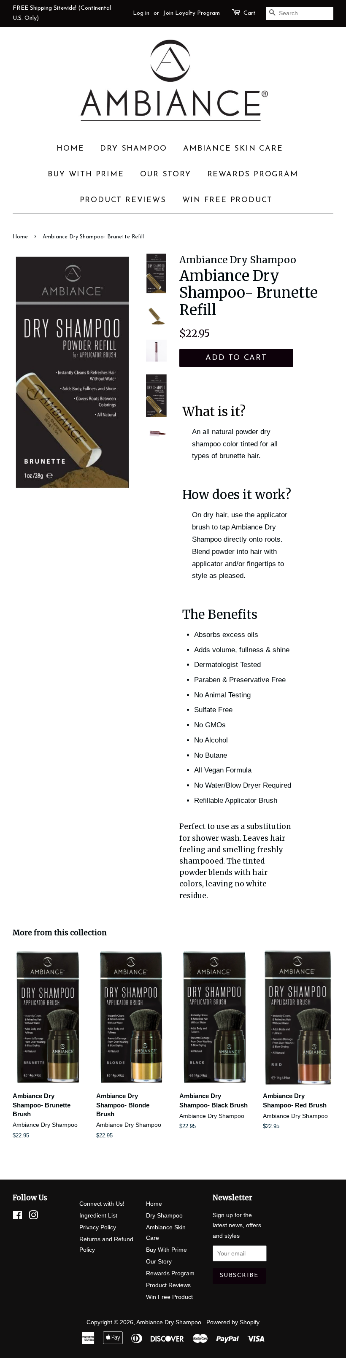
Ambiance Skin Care (233, 148)
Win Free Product (227, 200)
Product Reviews (123, 200)
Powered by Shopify (233, 1322)
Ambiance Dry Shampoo (169, 1322)
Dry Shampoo (133, 148)
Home (70, 148)
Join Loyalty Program (191, 13)
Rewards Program (252, 174)
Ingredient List (98, 1215)
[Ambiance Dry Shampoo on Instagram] (33, 1216)
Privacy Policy (97, 1227)
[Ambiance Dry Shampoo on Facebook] (17, 1216)
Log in (141, 13)
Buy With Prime (86, 174)
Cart (249, 13)
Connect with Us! (101, 1203)
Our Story (165, 174)
